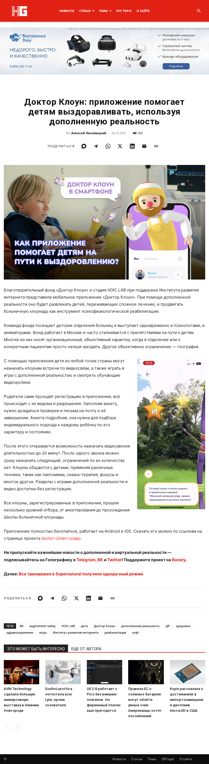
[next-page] (16, 726)
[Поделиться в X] (120, 146)
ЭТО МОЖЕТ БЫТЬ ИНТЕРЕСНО (36, 649)
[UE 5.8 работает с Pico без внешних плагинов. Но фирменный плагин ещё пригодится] (104, 672)
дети (84, 626)
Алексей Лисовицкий (88, 133)
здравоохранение (19, 632)
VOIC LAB (68, 626)
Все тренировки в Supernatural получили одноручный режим (81, 573)
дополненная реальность (140, 626)
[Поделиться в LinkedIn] (132, 146)
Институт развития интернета (76, 632)
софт (135, 632)
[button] (198, 11)
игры (43, 632)
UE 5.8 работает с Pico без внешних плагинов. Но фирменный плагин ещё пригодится (103, 700)
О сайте (143, 11)
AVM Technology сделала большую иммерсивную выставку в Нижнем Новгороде (21, 700)
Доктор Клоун (104, 626)
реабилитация (115, 632)
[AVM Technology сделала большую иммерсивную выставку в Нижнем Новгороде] (21, 672)
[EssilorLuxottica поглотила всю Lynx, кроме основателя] (63, 672)
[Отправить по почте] (144, 146)
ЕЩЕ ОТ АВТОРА (86, 649)
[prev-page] (7, 726)
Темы (103, 11)
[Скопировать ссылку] (156, 146)
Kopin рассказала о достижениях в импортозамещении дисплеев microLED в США (186, 700)
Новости (66, 11)
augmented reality (42, 626)
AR (21, 626)
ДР (168, 626)
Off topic (124, 11)
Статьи (85, 11)
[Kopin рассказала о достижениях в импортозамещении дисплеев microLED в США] (187, 672)
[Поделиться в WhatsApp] (108, 146)
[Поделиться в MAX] (84, 146)
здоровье (183, 626)
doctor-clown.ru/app (61, 538)
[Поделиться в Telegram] (96, 146)
